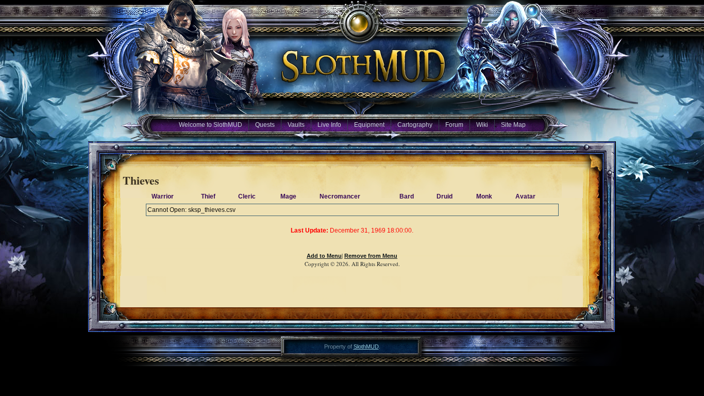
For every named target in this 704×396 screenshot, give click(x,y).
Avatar (525, 196)
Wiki (482, 124)
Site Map (513, 124)
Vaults (296, 124)
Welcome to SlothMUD (210, 124)
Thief (208, 196)
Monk (484, 196)
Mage (288, 196)
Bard (406, 196)
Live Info (329, 124)
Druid (444, 196)
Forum (454, 124)
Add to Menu (324, 256)
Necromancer (340, 196)
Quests (265, 124)
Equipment (369, 124)
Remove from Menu (370, 256)
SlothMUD (366, 346)
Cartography (414, 124)
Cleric (247, 196)
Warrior (163, 196)
